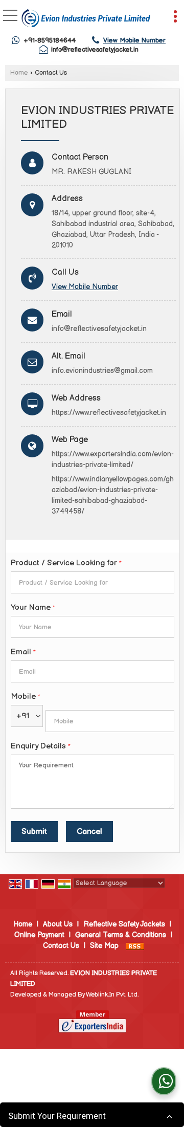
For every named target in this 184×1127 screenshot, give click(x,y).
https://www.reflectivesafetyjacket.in (109, 412)
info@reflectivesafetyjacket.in (95, 50)
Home (19, 73)
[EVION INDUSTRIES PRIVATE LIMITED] (85, 18)
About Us (58, 924)
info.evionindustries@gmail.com (102, 370)
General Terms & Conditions (120, 935)
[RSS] (135, 945)
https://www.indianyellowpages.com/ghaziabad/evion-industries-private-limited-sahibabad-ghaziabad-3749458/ (113, 495)
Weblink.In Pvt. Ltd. (112, 995)
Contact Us (61, 945)
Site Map (104, 945)
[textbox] (92, 582)
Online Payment (39, 935)
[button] (134, 40)
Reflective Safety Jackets (124, 924)
